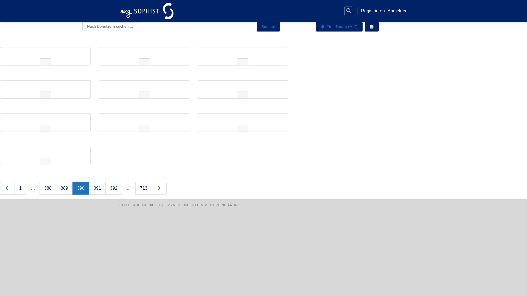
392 (113, 188)
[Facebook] (307, 11)
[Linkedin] (317, 11)
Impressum (177, 205)
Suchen (268, 26)
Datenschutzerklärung (216, 205)
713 (143, 188)
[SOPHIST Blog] (327, 11)
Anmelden (398, 10)
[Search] (349, 11)
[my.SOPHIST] (146, 10)
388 (48, 188)
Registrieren (373, 10)
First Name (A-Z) (341, 26)
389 (64, 188)
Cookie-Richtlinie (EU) (141, 205)
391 (97, 188)
